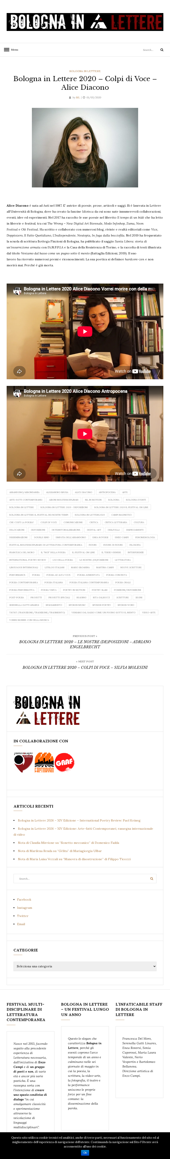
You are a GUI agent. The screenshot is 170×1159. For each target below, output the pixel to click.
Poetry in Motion (74, 590)
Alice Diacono (83, 492)
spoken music (77, 605)
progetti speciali (59, 597)
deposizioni (38, 529)
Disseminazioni (18, 537)
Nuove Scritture (131, 567)
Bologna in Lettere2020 (90, 514)
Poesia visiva (48, 590)
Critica (93, 522)
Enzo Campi (122, 537)
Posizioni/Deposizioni (127, 590)
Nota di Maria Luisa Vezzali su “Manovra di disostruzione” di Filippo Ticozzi (74, 859)
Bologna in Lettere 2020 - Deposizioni (64, 507)
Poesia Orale (123, 582)
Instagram (24, 908)
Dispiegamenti (134, 529)
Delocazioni (16, 529)
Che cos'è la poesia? (21, 522)
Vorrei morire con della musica (29, 620)
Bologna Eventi (136, 499)
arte (125, 492)
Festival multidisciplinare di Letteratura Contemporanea (45, 544)
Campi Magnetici (121, 514)
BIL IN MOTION (93, 499)
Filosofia (135, 544)
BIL (78, 97)
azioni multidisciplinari (63, 499)
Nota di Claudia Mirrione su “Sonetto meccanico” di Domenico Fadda (68, 843)
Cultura (139, 522)
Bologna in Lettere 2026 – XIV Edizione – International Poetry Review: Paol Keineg (79, 820)
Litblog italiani (54, 567)
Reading (81, 597)
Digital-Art (94, 529)
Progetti (36, 597)
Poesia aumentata (88, 575)
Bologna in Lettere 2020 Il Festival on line (121, 507)
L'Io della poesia (63, 560)
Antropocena (107, 492)
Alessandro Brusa (57, 492)
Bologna (113, 499)
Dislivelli (114, 529)
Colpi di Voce (49, 522)
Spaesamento (54, 605)
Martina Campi (105, 567)
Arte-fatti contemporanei (25, 499)
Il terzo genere (111, 552)
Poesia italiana (53, 582)
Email (21, 924)
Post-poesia (16, 597)
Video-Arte (149, 612)
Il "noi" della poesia (53, 552)
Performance (17, 575)
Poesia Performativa (21, 590)
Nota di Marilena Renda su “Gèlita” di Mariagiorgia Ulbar (60, 851)
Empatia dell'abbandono (71, 537)
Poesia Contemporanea (23, 582)
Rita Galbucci (101, 597)
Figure (93, 544)
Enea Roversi (100, 537)
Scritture (122, 597)
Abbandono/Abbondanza (24, 492)
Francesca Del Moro (21, 552)
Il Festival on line (83, 552)
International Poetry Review (27, 560)
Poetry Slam (99, 590)
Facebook (24, 900)
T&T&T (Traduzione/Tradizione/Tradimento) (37, 612)
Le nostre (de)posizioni (93, 560)
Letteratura (123, 560)
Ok (85, 1152)
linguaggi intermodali (23, 567)
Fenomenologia (145, 537)
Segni (138, 597)
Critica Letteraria (116, 522)
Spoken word (126, 605)
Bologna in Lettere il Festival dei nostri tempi (38, 514)
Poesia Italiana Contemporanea (89, 582)
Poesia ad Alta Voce (58, 575)
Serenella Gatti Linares (24, 605)
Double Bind (41, 537)
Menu (13, 49)
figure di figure (113, 544)
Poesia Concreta (116, 575)
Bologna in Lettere (85, 71)
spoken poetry (101, 605)
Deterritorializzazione (66, 529)
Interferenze (136, 552)
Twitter (23, 916)
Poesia (36, 575)
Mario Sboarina (80, 567)
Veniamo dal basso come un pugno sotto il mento (103, 612)
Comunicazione (73, 522)
